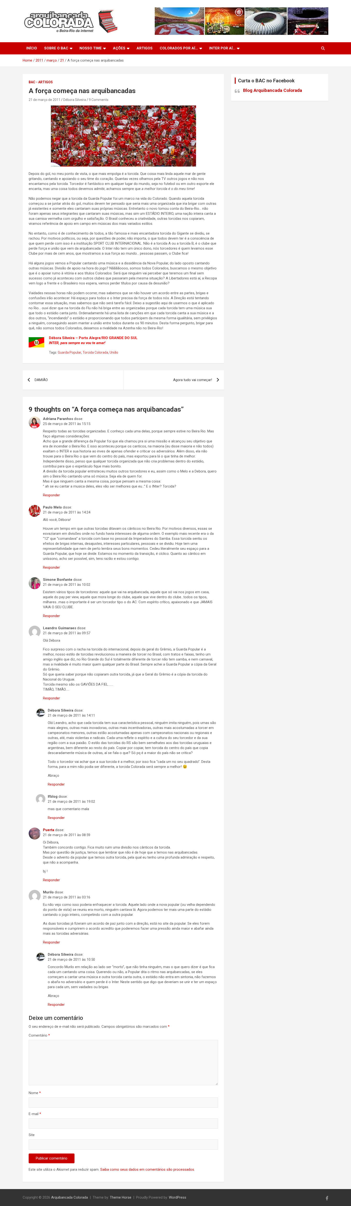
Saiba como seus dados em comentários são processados (147, 1169)
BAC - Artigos (41, 82)
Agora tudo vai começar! (192, 380)
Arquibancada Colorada (69, 1197)
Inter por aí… (222, 48)
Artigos (145, 48)
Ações (119, 48)
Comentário (39, 1035)
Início (31, 48)
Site (32, 1135)
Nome (35, 1093)
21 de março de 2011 (44, 100)
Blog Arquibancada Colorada (272, 90)
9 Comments (98, 100)
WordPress (177, 1197)
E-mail (35, 1114)
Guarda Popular (69, 352)
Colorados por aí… (179, 48)
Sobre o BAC (56, 48)
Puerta (48, 830)
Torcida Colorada (95, 352)
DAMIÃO (41, 380)
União (114, 352)
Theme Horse (120, 1197)
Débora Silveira (74, 100)
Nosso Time (91, 48)
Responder (51, 495)
